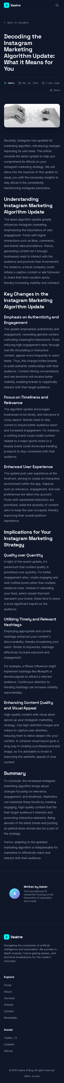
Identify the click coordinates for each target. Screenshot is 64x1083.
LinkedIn (9, 1044)
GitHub (8, 1051)
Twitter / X (10, 1038)
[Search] (57, 5)
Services (9, 998)
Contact (9, 1011)
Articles (8, 1004)
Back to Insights (18, 22)
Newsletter (10, 1017)
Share (56, 90)
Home (7, 985)
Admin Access (32, 1076)
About (8, 991)
